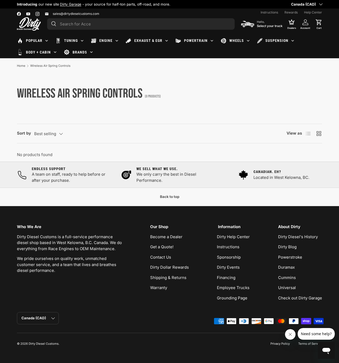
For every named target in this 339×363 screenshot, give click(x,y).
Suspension (276, 40)
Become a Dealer (166, 236)
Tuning (71, 40)
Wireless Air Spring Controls (50, 66)
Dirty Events (228, 267)
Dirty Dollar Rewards (169, 267)
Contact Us (160, 257)
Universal (287, 287)
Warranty (158, 287)
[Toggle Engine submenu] (117, 41)
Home (21, 66)
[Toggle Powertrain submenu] (212, 41)
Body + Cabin (38, 52)
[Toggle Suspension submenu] (292, 41)
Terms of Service (310, 344)
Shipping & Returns (168, 277)
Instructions (269, 12)
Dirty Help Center (233, 236)
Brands (80, 52)
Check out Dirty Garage (300, 297)
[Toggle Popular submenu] (46, 41)
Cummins (287, 277)
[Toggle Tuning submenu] (82, 41)
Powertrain (196, 40)
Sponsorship (229, 257)
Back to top (169, 196)
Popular (34, 40)
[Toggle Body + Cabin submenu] (55, 52)
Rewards (291, 12)
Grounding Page (232, 297)
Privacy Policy (280, 344)
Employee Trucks (233, 287)
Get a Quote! (161, 246)
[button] (319, 24)
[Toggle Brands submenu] (91, 52)
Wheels (236, 40)
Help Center (313, 12)
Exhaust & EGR (148, 40)
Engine (106, 40)
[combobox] (141, 24)
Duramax (286, 267)
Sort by (24, 133)
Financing (226, 277)
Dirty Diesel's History (298, 236)
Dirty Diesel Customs (44, 344)
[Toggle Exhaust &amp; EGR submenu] (166, 41)
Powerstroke (290, 257)
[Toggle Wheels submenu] (248, 41)
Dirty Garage (70, 4)
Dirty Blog (287, 246)
